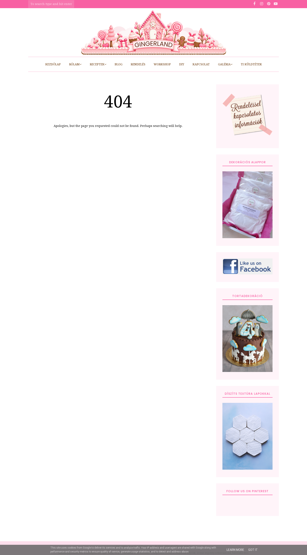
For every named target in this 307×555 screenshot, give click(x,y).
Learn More (235, 549)
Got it (253, 549)
